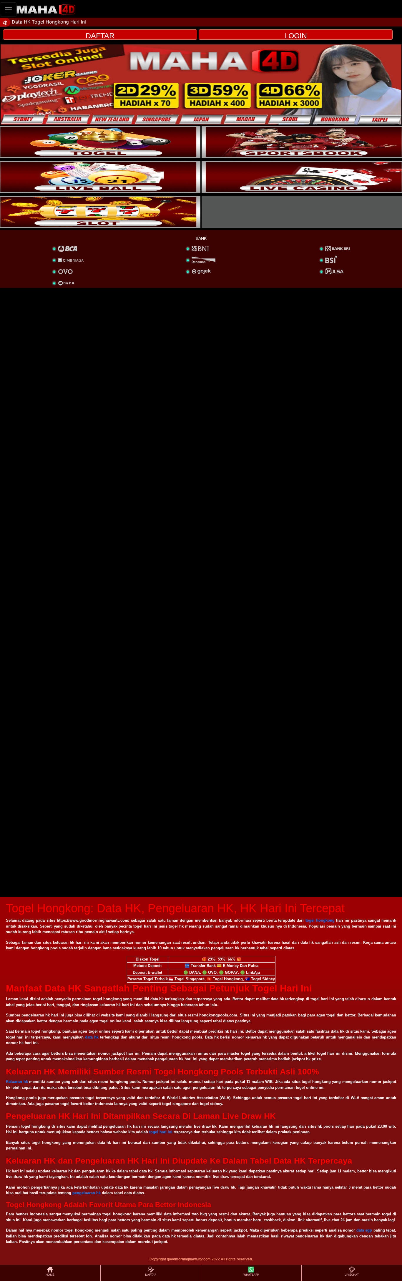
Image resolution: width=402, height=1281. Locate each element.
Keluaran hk (17, 1081)
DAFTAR (100, 35)
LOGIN (295, 35)
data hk (92, 1037)
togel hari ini (160, 1132)
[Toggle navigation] (8, 9)
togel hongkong (320, 920)
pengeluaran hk (86, 1193)
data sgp (364, 1230)
